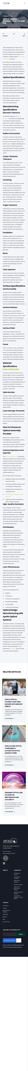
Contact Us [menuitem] (5, 905)
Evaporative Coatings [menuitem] (17, 877)
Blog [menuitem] (4, 919)
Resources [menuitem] (5, 914)
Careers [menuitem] (5, 908)
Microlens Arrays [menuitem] (18, 884)
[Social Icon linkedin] (4, 863)
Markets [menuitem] (5, 870)
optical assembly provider (11, 456)
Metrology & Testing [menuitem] (17, 881)
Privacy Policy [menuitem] (6, 921)
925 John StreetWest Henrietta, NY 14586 (9, 852)
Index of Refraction (11, 369)
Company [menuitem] (5, 902)
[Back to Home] (6, 3)
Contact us (13, 648)
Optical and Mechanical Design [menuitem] (17, 888)
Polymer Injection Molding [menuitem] (18, 892)
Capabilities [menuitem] (17, 870)
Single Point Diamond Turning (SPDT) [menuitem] (18, 897)
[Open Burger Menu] (24, 3)
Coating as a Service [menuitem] (17, 874)
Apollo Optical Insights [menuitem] (6, 911)
